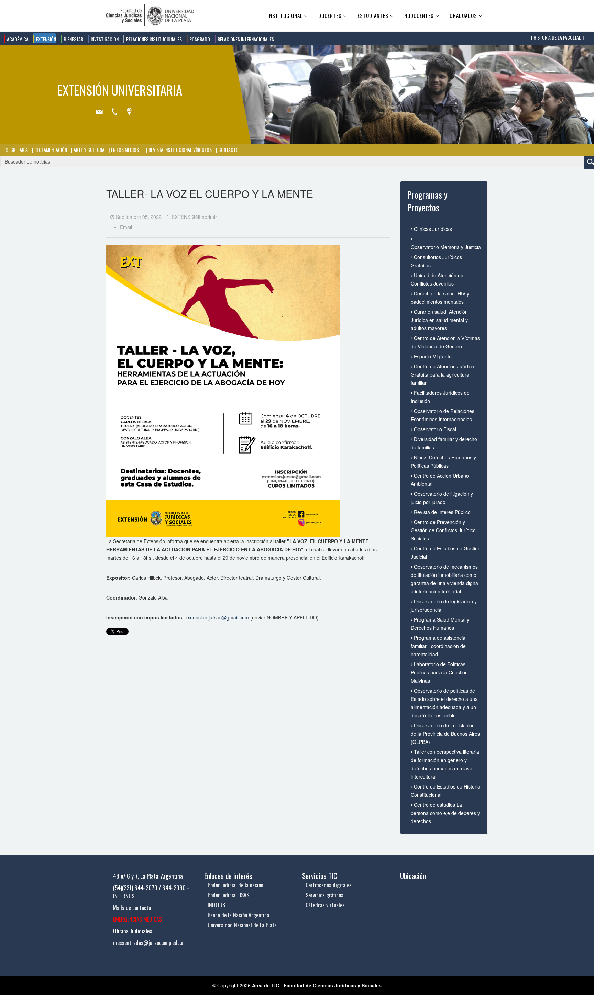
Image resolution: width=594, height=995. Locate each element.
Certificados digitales (329, 885)
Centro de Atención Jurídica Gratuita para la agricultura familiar (442, 374)
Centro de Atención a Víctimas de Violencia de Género (445, 342)
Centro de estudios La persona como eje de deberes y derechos (445, 813)
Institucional (284, 15)
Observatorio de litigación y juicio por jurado (442, 497)
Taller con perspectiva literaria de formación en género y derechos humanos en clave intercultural (445, 764)
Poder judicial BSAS (228, 895)
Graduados (463, 15)
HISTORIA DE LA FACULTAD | (558, 37)
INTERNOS (123, 896)
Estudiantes (373, 15)
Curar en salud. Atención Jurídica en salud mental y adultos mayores (439, 320)
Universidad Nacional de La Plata (242, 925)
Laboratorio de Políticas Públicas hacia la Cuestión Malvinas (439, 672)
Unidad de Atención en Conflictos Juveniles (437, 279)
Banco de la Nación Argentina (238, 915)
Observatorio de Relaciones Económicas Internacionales (442, 415)
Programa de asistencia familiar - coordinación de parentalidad (438, 646)
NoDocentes (419, 15)
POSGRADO (199, 39)
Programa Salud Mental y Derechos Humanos (440, 623)
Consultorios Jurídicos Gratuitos (436, 261)
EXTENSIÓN (45, 39)
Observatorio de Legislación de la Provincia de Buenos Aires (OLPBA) (445, 733)
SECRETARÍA (16, 149)
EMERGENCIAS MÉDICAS (137, 919)
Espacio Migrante (432, 356)
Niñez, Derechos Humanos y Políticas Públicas (443, 461)
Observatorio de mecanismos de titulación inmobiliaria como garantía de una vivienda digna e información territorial (444, 579)
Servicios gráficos (324, 895)
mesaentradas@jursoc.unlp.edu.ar (149, 943)
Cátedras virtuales (325, 905)
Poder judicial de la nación (235, 885)
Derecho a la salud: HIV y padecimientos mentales (440, 297)
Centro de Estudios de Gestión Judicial (446, 552)
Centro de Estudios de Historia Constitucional (445, 790)
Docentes (330, 15)
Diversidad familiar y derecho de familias (444, 443)
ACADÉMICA (17, 39)
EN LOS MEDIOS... (126, 149)
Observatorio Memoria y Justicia (446, 247)
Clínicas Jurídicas (432, 228)
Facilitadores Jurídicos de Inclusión (440, 396)
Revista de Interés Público (441, 511)
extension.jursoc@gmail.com (217, 617)
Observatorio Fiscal (434, 429)
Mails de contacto (132, 908)
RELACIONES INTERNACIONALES (245, 39)
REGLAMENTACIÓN (50, 149)
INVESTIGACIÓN (104, 39)
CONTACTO (228, 149)
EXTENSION (185, 216)
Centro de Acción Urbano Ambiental (440, 479)
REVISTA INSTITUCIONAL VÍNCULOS (179, 149)
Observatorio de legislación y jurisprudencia (444, 605)
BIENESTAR (73, 39)
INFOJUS (216, 905)
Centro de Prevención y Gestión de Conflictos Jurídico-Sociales (444, 530)
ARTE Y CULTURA (88, 149)
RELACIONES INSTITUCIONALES (153, 39)
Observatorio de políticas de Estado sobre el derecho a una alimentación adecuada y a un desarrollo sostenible (444, 703)
